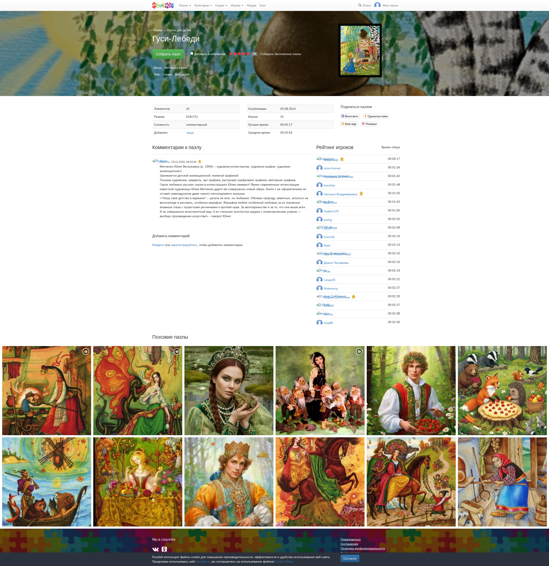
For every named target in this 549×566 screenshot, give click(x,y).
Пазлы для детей (179, 30)
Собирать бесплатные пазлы (280, 54)
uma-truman (332, 168)
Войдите (158, 245)
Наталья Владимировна (340, 194)
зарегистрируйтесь (184, 245)
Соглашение (349, 544)
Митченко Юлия (175, 67)
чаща (190, 132)
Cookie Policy (284, 561)
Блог (263, 5)
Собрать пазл (168, 54)
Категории (202, 5)
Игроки (236, 5)
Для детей (182, 74)
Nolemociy (331, 288)
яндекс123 (331, 211)
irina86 (328, 323)
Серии (220, 5)
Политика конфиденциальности (363, 548)
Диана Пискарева (336, 262)
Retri (327, 245)
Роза (327, 271)
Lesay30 (329, 280)
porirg (328, 219)
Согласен (350, 558)
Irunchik (329, 237)
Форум (251, 5)
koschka (329, 185)
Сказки (167, 74)
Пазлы (184, 5)
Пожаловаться (351, 539)
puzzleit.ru (203, 561)
